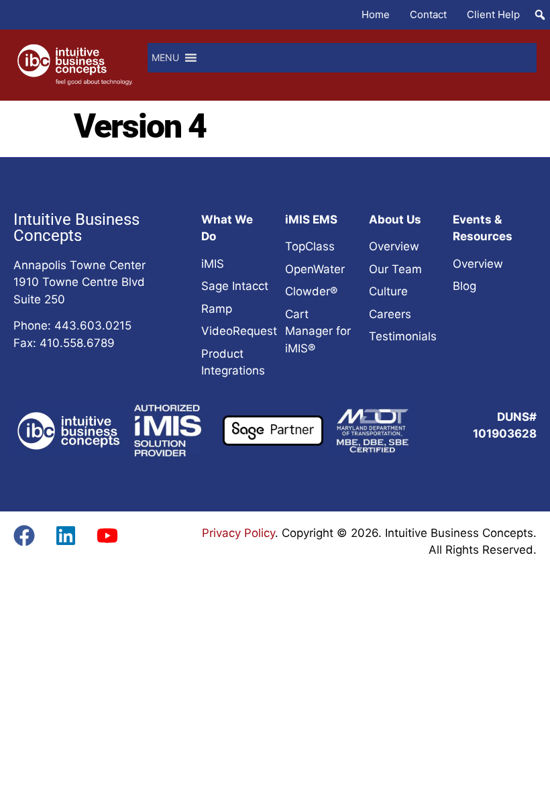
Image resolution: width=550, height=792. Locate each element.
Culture (388, 291)
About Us (395, 219)
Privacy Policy (238, 533)
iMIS (212, 263)
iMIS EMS (311, 219)
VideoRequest (239, 331)
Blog (464, 286)
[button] (540, 15)
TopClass (310, 246)
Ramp (216, 308)
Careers (390, 314)
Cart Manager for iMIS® (318, 331)
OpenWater (315, 269)
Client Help (493, 14)
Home (376, 14)
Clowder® (311, 291)
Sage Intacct (234, 286)
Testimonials (403, 336)
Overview (394, 246)
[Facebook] (24, 535)
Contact (428, 14)
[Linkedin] (65, 535)
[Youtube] (107, 535)
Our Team (395, 269)
